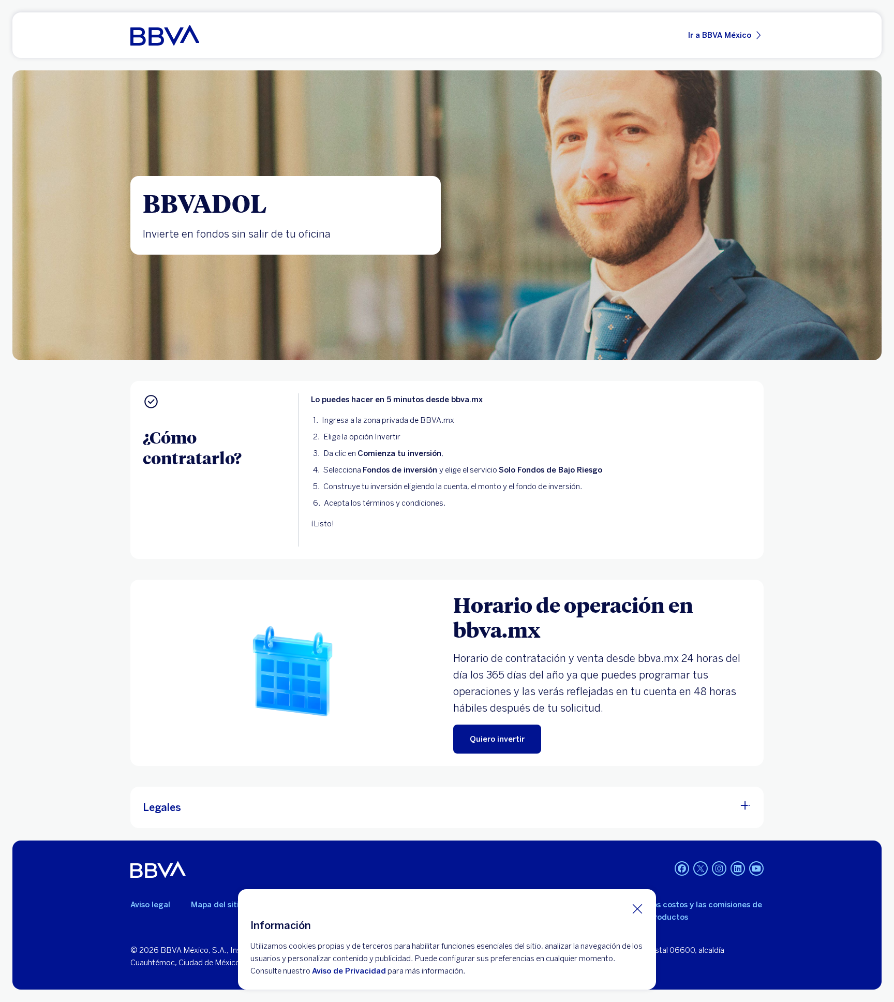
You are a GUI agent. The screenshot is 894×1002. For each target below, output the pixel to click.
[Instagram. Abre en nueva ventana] (719, 868)
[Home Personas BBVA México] (164, 35)
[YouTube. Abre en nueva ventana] (756, 868)
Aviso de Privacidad (349, 971)
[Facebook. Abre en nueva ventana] (682, 868)
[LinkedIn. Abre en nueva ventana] (738, 868)
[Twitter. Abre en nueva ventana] (700, 868)
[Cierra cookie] (637, 908)
